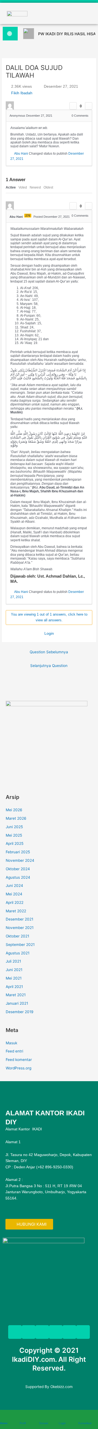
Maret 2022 (16, 911)
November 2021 (19, 927)
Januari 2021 (17, 1003)
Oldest (48, 187)
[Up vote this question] (73, 106)
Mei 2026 (14, 810)
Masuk (11, 1043)
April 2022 (14, 902)
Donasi (43, 1423)
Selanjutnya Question (49, 665)
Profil (23, 1423)
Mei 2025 (14, 835)
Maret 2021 (16, 995)
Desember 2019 (19, 1012)
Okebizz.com (61, 1386)
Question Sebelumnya (49, 652)
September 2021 (20, 944)
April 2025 (14, 843)
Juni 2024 (14, 885)
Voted (23, 187)
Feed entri (14, 1051)
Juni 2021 (14, 970)
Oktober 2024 (18, 869)
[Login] (61, 1416)
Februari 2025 (18, 852)
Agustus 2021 (17, 953)
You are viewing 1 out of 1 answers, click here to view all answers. (49, 617)
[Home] (2, 1416)
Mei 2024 (14, 894)
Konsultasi (84, 1423)
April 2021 (14, 986)
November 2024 (20, 860)
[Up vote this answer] (73, 206)
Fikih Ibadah (21, 93)
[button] (49, 13)
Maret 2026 (16, 818)
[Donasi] (42, 1416)
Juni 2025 (14, 827)
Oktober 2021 (17, 936)
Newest (35, 187)
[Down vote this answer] (88, 206)
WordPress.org (18, 1068)
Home (4, 1423)
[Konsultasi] (81, 1416)
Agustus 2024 (18, 877)
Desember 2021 (19, 919)
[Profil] (22, 1416)
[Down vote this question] (88, 106)
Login (49, 633)
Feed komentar (19, 1059)
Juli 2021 (13, 961)
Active (11, 187)
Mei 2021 (14, 978)
